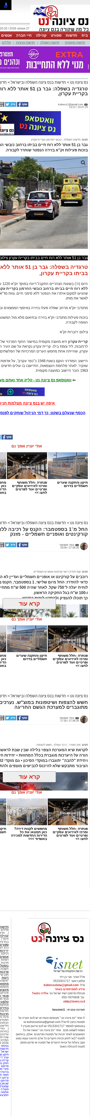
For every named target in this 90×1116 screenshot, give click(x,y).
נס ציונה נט (78, 82)
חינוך (6, 938)
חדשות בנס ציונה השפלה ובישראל (38, 82)
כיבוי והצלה (60, 744)
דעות (5, 978)
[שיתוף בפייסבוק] (22, 105)
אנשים (6, 35)
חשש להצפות (44, 744)
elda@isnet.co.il (74, 1001)
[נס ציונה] (60, 31)
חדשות (71, 35)
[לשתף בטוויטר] (10, 105)
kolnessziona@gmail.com (61, 985)
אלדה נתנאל (40, 993)
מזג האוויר (74, 744)
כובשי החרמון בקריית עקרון (46, 139)
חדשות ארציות (25, 42)
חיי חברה (24, 35)
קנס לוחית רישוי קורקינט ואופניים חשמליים (57, 571)
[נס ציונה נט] (57, 946)
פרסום (4, 1066)
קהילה (41, 35)
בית (85, 35)
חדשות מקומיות (75, 42)
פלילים (6, 42)
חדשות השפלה (50, 42)
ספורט (56, 35)
